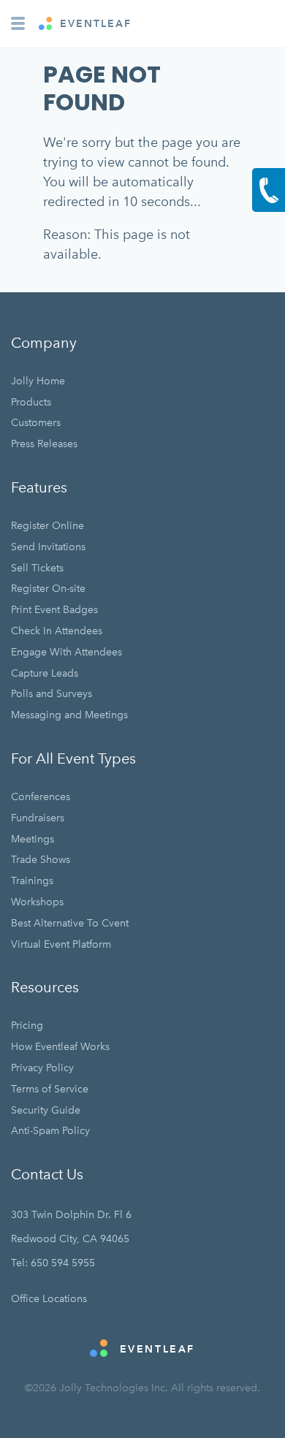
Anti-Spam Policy (50, 1131)
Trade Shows (40, 859)
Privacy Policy (42, 1068)
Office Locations (49, 1299)
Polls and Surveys (51, 694)
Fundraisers (37, 818)
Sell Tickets (37, 568)
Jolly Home (38, 381)
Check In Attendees (56, 631)
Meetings (32, 839)
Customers (36, 422)
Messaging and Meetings (69, 715)
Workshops (37, 902)
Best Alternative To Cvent (70, 923)
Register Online (47, 526)
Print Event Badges (54, 610)
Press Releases (44, 444)
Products (31, 402)
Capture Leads (44, 673)
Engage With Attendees (66, 652)
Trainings (32, 881)
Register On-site (48, 588)
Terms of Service (49, 1089)
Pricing (27, 1025)
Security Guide (45, 1110)
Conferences (40, 797)
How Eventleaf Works (60, 1047)
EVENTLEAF (94, 24)
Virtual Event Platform (61, 944)
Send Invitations (48, 547)
